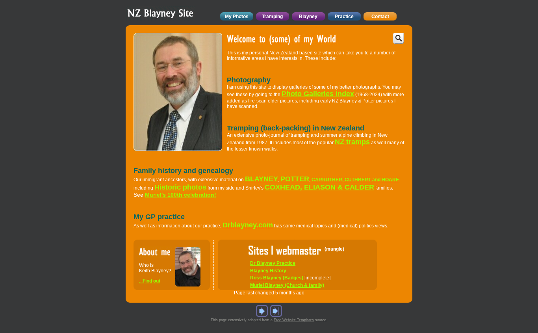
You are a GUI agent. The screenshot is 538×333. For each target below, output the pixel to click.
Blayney (308, 16)
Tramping (272, 16)
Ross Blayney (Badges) (276, 278)
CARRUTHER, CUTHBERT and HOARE (355, 179)
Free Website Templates (294, 320)
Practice (344, 16)
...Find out (149, 281)
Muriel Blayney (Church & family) (287, 285)
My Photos (237, 16)
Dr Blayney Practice (272, 263)
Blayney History (268, 270)
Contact (380, 16)
